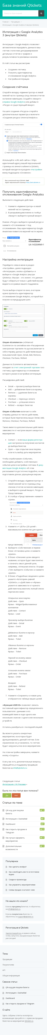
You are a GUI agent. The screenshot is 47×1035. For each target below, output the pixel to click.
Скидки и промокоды (17, 879)
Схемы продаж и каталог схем (22, 890)
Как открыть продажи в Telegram (20, 1003)
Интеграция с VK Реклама (14, 784)
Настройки (36, 169)
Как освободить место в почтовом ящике (24, 873)
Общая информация (11, 975)
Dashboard (10, 824)
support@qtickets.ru (25, 916)
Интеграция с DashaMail (16, 818)
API (4, 970)
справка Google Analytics (14, 102)
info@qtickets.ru (20, 768)
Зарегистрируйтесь (13, 933)
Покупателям (8, 965)
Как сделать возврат (18, 867)
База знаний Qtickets (22, 5)
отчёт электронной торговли (26, 367)
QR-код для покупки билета (17, 987)
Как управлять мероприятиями (22, 885)
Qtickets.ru (29, 1021)
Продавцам (7, 959)
